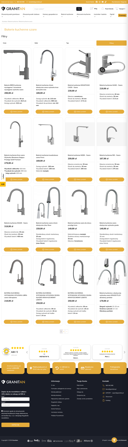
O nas (53, 385)
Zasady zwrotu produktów (85, 399)
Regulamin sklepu (56, 402)
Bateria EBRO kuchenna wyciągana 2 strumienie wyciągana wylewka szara (13, 87)
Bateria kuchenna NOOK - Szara (79, 155)
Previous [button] (27, 352)
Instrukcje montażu (57, 412)
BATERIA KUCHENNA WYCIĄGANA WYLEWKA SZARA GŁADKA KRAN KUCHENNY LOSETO (48, 296)
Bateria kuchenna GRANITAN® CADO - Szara (79, 86)
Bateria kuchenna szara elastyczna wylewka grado (109, 224)
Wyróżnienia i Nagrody (119, 2)
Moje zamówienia (82, 388)
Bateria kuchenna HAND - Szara (111, 85)
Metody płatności (56, 392)
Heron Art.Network (121, 440)
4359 (14, 355)
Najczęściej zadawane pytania (60, 399)
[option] (44, 352)
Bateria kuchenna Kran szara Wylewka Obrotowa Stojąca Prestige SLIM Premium (14, 157)
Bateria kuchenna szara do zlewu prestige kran (79, 224)
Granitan (4, 21)
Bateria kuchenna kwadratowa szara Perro (47, 156)
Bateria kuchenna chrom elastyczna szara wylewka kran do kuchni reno (47, 87)
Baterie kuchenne (13, 21)
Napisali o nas (55, 405)
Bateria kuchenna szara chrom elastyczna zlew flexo (46, 224)
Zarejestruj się (81, 395)
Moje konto (80, 385)
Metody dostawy (56, 395)
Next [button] (124, 352)
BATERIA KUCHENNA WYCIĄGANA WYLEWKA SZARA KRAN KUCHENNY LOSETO (79, 295)
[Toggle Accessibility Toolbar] (114, 440)
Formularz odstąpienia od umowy (61, 388)
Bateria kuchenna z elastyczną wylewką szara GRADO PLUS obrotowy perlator (110, 295)
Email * (3, 402)
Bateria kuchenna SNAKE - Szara (16, 223)
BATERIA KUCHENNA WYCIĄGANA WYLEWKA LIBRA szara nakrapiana (15, 295)
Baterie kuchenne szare (25, 21)
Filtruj (111, 43)
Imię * (3, 396)
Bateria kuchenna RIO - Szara (110, 155)
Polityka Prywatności (57, 415)
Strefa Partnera (56, 409)
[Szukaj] (79, 9)
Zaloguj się (80, 392)
